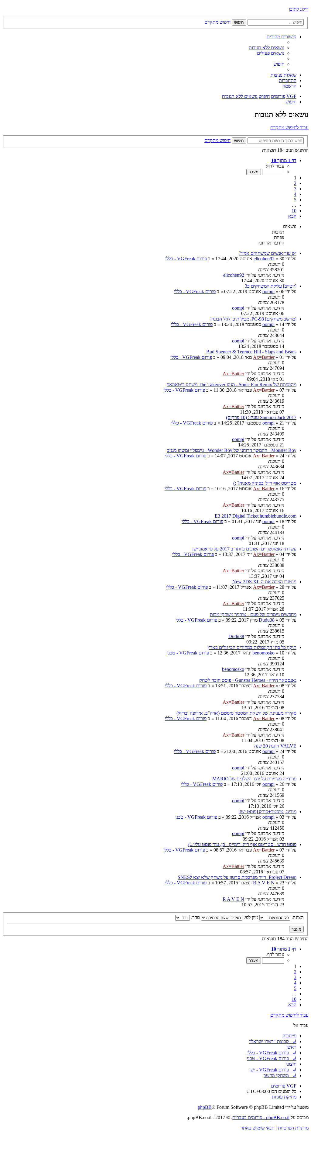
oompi (268, 291)
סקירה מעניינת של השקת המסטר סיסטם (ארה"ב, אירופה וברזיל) (236, 713)
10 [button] (294, 210)
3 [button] (295, 188)
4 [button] (295, 194)
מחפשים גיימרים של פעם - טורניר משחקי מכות (253, 614)
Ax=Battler (264, 357)
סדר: (195, 917)
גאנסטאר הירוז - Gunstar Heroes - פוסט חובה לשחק (247, 680)
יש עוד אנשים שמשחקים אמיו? (267, 253)
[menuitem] (266, 47)
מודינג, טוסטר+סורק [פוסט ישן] (267, 811)
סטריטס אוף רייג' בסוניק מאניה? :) (264, 483)
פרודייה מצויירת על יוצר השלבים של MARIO (254, 778)
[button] (283, 160)
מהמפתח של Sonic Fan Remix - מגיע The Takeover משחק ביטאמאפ (231, 384)
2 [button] (295, 183)
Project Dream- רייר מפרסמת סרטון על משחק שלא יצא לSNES (237, 877)
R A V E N (264, 882)
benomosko (263, 652)
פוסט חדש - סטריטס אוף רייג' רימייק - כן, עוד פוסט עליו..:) (242, 844)
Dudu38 (267, 620)
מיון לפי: (250, 917)
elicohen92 (264, 258)
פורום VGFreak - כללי (186, 258)
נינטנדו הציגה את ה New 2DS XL (264, 581)
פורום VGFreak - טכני (188, 652)
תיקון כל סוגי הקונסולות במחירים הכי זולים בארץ (251, 647)
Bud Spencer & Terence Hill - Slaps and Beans (251, 351)
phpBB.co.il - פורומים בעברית (260, 1117)
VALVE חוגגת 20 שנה (275, 745)
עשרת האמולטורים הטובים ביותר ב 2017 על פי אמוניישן (244, 548)
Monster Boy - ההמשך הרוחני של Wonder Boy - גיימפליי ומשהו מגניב (231, 450)
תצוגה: (297, 917)
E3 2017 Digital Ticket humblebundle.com (255, 516)
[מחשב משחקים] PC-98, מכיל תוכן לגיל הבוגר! (253, 318)
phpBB (205, 1107)
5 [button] (295, 199)
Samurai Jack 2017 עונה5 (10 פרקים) (261, 417)
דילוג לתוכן (299, 9)
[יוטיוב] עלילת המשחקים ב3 (270, 286)
